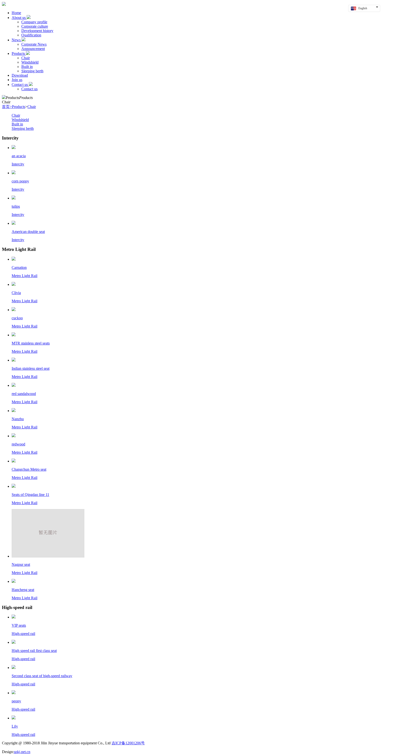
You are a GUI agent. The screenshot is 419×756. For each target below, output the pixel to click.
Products (19, 53)
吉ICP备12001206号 (128, 743)
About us (19, 18)
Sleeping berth (32, 71)
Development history (37, 31)
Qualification (31, 35)
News (17, 40)
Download (20, 75)
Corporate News (34, 44)
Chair (25, 58)
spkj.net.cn (22, 752)
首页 (7, 107)
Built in (27, 67)
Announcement (33, 49)
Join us (17, 80)
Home (16, 13)
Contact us (20, 84)
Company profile (34, 22)
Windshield (30, 62)
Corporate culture (34, 26)
